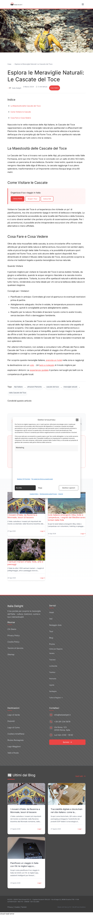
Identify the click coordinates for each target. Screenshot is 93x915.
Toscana (52, 660)
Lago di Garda (13, 715)
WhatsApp (60, 406)
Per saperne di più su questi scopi (42, 479)
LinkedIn (44, 406)
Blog (51, 638)
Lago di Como (13, 727)
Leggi (39, 829)
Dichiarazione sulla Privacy (48, 494)
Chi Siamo (11, 629)
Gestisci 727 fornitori (23, 479)
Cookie (17, 907)
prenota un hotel (54, 360)
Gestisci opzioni (68, 488)
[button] (77, 420)
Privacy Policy (13, 635)
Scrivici (66, 742)
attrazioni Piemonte (34, 387)
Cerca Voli (47, 199)
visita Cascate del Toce (17, 393)
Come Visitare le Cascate (21, 112)
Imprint (60, 494)
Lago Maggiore (14, 746)
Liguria (51, 685)
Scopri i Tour (32, 199)
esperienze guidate (39, 370)
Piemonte (52, 679)
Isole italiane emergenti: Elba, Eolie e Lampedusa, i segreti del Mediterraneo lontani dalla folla (66, 517)
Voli (50, 619)
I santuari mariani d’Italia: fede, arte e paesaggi (25, 563)
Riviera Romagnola (15, 740)
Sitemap (10, 654)
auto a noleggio (46, 365)
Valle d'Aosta (13, 753)
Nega (40, 488)
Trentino (52, 672)
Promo (52, 644)
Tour (51, 631)
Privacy (10, 907)
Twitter (30, 406)
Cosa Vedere (54, 88)
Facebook (16, 406)
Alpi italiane (18, 387)
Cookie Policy (34, 494)
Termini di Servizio (15, 648)
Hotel (51, 612)
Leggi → (42, 531)
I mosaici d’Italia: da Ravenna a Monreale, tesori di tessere (22, 516)
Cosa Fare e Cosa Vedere (21, 118)
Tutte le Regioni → (56, 698)
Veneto (51, 653)
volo (32, 365)
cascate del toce (52, 387)
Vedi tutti (79, 776)
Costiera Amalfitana (15, 734)
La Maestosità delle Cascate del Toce (26, 106)
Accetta (19, 488)
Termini (23, 907)
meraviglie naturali (70, 387)
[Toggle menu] (83, 4)
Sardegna (52, 691)
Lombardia (53, 666)
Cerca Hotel (17, 199)
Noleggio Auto (55, 625)
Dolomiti (11, 721)
